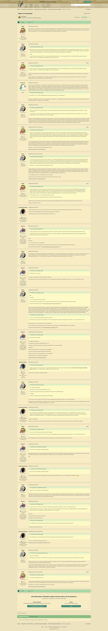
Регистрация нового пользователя (37, 606)
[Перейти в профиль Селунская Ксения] (23, 211)
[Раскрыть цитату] (30, 46)
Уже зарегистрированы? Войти (76, 1)
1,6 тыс (23, 36)
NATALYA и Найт (23, 362)
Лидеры (42, 4)
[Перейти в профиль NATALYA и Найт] (23, 366)
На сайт (26, 4)
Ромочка (23, 82)
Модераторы (37, 6)
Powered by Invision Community (54, 629)
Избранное (48, 4)
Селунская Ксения (22, 207)
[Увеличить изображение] (49, 351)
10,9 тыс (22, 277)
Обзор (31, 4)
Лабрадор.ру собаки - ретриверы (47, 1)
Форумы (25, 6)
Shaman (23, 226)
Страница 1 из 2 (30, 22)
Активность (37, 4)
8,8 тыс (23, 53)
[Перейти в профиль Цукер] (23, 48)
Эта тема (85, 4)
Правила (31, 6)
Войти (71, 606)
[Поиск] (89, 5)
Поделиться (77, 17)
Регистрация (87, 1)
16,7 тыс (23, 217)
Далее (23, 22)
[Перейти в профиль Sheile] (19, 17)
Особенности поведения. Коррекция (34, 17)
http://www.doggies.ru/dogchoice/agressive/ (50, 246)
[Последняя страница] (25, 22)
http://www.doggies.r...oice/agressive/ (49, 327)
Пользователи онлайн (46, 6)
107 (23, 92)
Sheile (25, 16)
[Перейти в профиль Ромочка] (23, 86)
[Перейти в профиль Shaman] (23, 230)
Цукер (22, 44)
